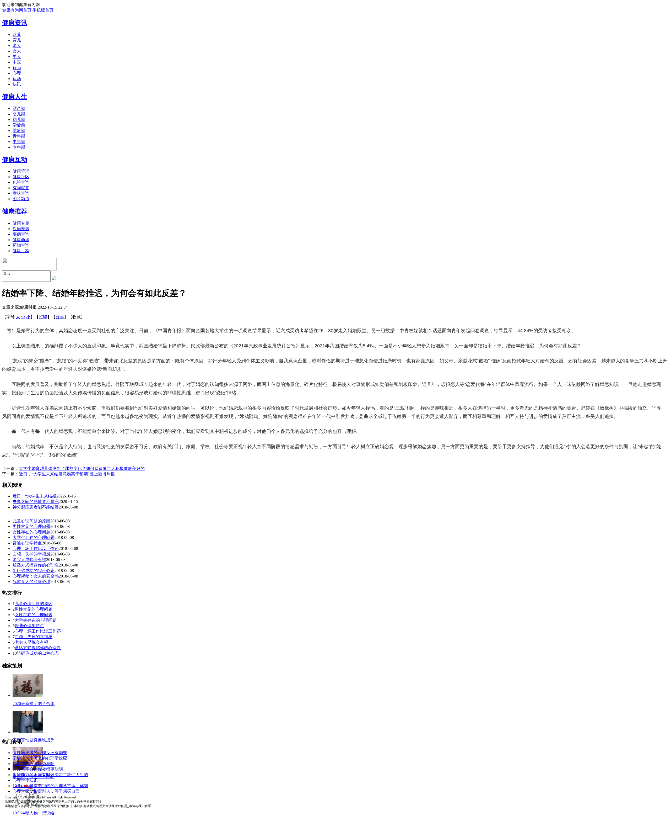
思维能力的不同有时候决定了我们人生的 (50, 774)
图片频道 (21, 199)
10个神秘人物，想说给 (34, 813)
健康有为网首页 (16, 10)
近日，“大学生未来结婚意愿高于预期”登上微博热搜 (67, 474)
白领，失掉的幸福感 (31, 554)
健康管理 (21, 171)
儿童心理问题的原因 (31, 521)
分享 (60, 317)
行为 (17, 67)
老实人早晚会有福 (29, 559)
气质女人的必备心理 (31, 581)
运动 (17, 78)
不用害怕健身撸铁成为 (34, 740)
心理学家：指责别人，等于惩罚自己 (46, 791)
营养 (17, 34)
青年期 (19, 136)
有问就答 (21, 188)
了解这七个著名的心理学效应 (40, 758)
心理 (17, 73)
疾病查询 (21, 234)
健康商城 (21, 239)
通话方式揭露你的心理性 (36, 565)
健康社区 (21, 176)
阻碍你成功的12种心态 (34, 570)
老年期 (19, 147)
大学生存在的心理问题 (34, 537)
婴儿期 (19, 114)
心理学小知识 (25, 780)
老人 (17, 45)
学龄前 (19, 125)
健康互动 (14, 159)
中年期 (19, 141)
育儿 (17, 40)
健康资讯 (14, 22)
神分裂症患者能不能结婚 (36, 507)
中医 (17, 62)
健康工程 (21, 250)
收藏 (76, 317)
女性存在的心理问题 (31, 532)
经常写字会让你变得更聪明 (38, 769)
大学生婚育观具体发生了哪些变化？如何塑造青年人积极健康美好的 (82, 468)
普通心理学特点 (27, 543)
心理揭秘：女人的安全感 (36, 576)
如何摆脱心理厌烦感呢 (34, 763)
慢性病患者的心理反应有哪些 (40, 752)
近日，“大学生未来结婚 (34, 496)
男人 (17, 56)
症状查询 (21, 193)
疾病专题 (21, 228)
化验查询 (21, 182)
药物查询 (21, 245)
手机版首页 (43, 10)
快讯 (17, 84)
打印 (43, 317)
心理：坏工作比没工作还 (36, 548)
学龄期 (19, 130)
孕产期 (19, 108)
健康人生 (14, 96)
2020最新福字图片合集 (34, 703)
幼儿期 (19, 119)
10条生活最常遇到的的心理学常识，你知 (50, 785)
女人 (17, 51)
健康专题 (21, 223)
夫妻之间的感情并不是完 (36, 501)
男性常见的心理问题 (31, 526)
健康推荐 (14, 211)
